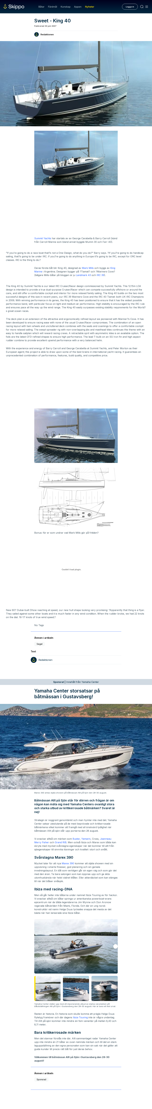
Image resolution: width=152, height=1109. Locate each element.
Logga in (130, 6)
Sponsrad (41, 1079)
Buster (76, 838)
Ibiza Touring (80, 1017)
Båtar (41, 6)
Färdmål (52, 6)
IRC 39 (100, 275)
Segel (39, 644)
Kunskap (66, 6)
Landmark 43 (83, 275)
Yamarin (86, 838)
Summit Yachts (42, 238)
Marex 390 (68, 863)
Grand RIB (60, 842)
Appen (77, 6)
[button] (115, 946)
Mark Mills (88, 268)
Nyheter (89, 6)
